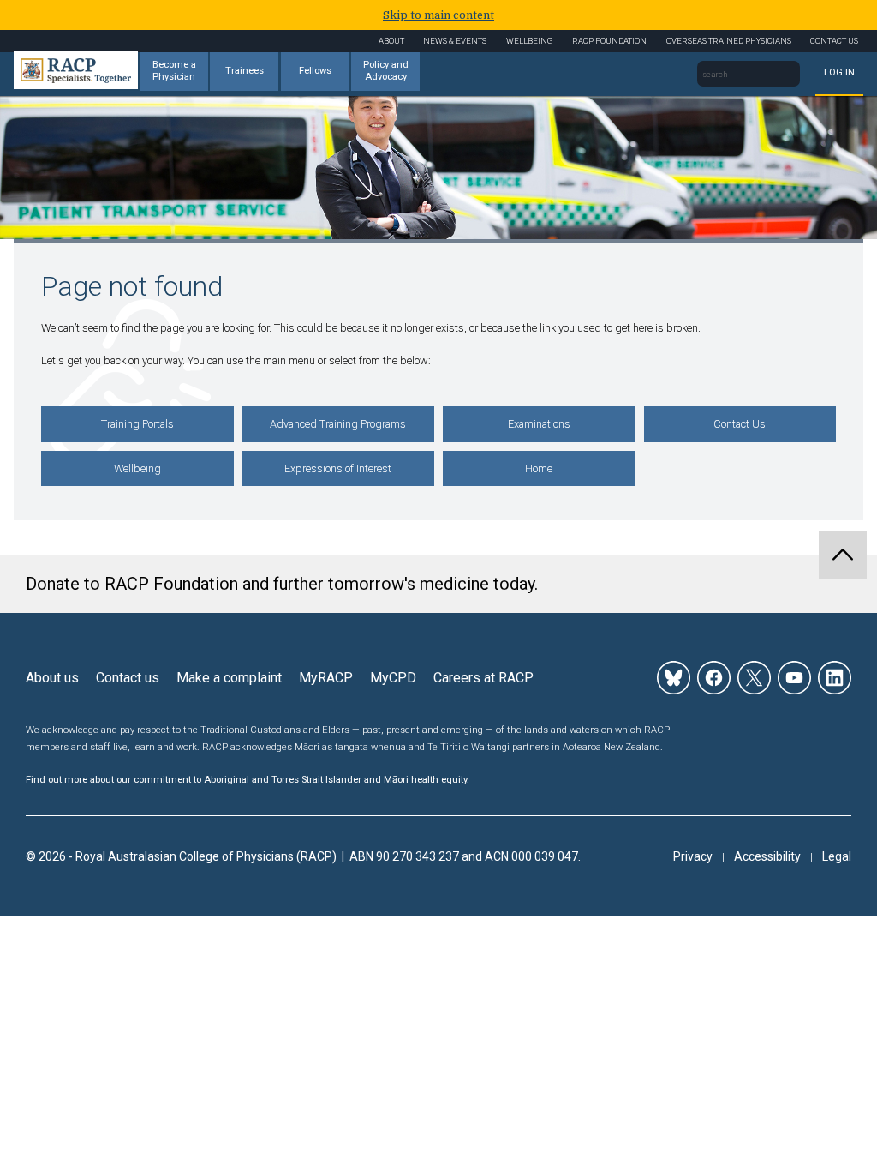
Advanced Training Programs (338, 423)
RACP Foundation (609, 40)
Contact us (127, 678)
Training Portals (137, 423)
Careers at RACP (483, 678)
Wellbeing (529, 40)
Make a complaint (229, 678)
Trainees (244, 70)
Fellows (315, 70)
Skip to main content (438, 15)
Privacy (693, 856)
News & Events (454, 40)
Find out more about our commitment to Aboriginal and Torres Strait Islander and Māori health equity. (247, 779)
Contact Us (834, 40)
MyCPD (393, 678)
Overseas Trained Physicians (728, 40)
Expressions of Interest (337, 468)
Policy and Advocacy (386, 71)
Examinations (539, 423)
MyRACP (326, 678)
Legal (836, 856)
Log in (839, 72)
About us (52, 678)
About (391, 40)
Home (538, 468)
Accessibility (767, 856)
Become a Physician (174, 71)
